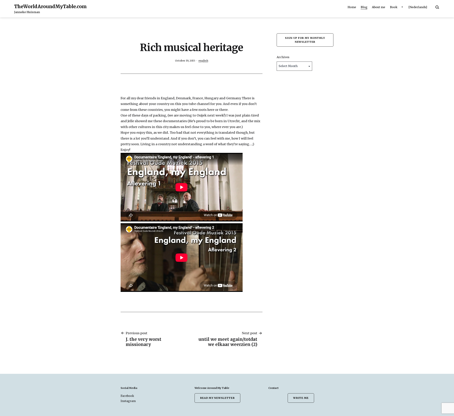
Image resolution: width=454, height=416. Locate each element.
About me (378, 7)
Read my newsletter (217, 398)
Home (352, 7)
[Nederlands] (417, 7)
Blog (364, 7)
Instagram (128, 401)
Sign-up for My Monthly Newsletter (305, 39)
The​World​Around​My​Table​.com (50, 6)
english (203, 60)
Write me (301, 398)
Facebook (127, 396)
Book (393, 7)
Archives (283, 57)
